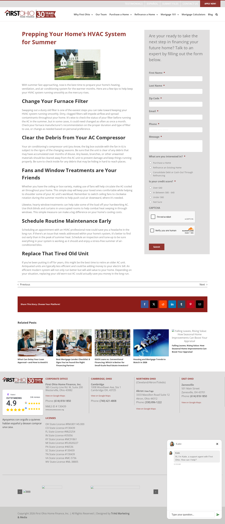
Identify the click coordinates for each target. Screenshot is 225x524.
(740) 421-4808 (108, 401)
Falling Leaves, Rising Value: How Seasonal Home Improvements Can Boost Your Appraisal (189, 348)
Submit (156, 246)
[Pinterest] (190, 304)
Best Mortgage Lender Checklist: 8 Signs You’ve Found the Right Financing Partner (73, 362)
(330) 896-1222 (153, 402)
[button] (217, 14)
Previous (25, 284)
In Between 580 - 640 (163, 192)
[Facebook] (144, 304)
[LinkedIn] (172, 304)
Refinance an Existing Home (167, 167)
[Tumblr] (181, 304)
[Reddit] (163, 304)
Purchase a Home (162, 162)
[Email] (199, 304)
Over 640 (157, 187)
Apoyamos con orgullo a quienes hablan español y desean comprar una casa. (22, 423)
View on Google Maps (55, 395)
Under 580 (158, 197)
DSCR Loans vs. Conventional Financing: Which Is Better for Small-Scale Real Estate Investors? (111, 362)
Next (202, 284)
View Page (149, 391)
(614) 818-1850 (62, 401)
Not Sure (157, 202)
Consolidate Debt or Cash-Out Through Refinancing (173, 174)
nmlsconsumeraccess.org (54, 410)
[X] (153, 304)
